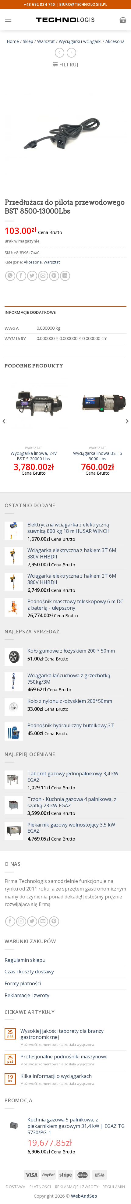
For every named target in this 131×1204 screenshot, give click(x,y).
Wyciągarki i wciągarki (80, 41)
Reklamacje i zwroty (27, 995)
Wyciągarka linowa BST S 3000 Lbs (97, 456)
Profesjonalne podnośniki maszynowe (64, 1057)
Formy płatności (23, 983)
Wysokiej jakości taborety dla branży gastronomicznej (62, 1034)
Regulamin (114, 1186)
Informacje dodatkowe (30, 312)
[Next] (127, 433)
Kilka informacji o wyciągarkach (56, 1076)
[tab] (65, 312)
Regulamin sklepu (25, 960)
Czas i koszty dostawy (29, 971)
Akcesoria (115, 41)
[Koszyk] (122, 20)
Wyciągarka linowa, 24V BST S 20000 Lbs (34, 456)
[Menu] (8, 19)
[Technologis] (65, 19)
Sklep (28, 41)
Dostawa (15, 1186)
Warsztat (46, 41)
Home (13, 41)
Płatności (40, 1186)
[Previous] (4, 433)
